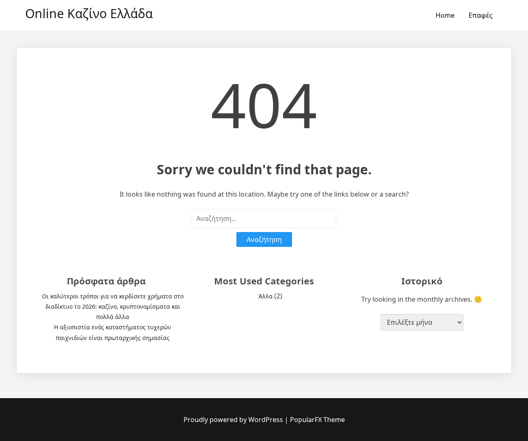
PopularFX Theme (317, 419)
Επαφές (481, 15)
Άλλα (266, 296)
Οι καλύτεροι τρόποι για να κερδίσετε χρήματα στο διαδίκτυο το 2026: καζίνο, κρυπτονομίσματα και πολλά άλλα (113, 306)
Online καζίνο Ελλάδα (89, 13)
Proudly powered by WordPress (234, 419)
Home (445, 15)
